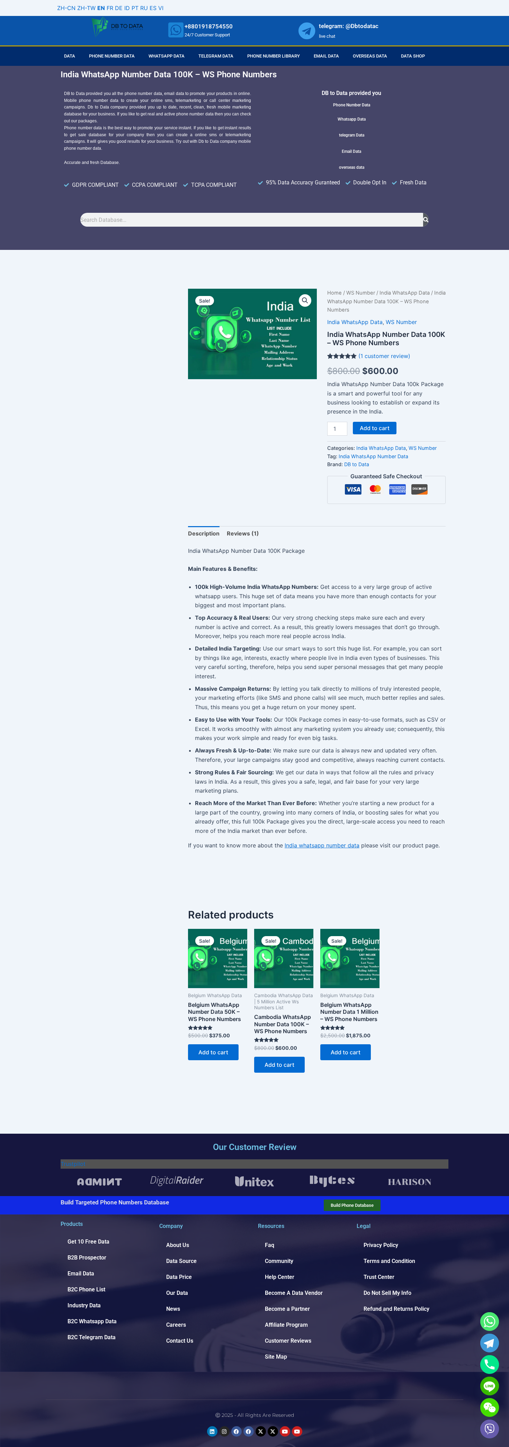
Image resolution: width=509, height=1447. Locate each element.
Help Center (279, 1277)
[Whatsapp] (489, 1321)
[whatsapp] (176, 29)
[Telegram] (489, 1343)
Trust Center (379, 1277)
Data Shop (413, 56)
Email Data (326, 56)
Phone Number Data (112, 56)
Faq (269, 1245)
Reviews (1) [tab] (243, 533)
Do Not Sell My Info (387, 1293)
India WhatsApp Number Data (373, 456)
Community (279, 1261)
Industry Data (84, 1305)
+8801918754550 (209, 26)
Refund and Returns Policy (396, 1309)
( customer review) (384, 355)
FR (110, 8)
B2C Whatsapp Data (92, 1321)
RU (144, 8)
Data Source (181, 1261)
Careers (176, 1325)
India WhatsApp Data (404, 293)
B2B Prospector (87, 1257)
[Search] (426, 220)
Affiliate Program (286, 1325)
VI (160, 8)
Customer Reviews (288, 1340)
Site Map (276, 1356)
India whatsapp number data (322, 845)
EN (101, 8)
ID (127, 8)
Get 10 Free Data (88, 1241)
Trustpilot (73, 1163)
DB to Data (356, 464)
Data (69, 56)
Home (334, 293)
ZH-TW (86, 8)
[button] (305, 300)
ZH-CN (66, 8)
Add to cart (375, 428)
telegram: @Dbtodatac (348, 26)
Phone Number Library (273, 56)
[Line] (489, 1386)
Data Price (179, 1277)
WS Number (360, 293)
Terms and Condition (389, 1261)
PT (135, 8)
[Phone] (489, 1364)
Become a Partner (287, 1309)
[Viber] (489, 1429)
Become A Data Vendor (294, 1293)
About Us (177, 1245)
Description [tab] (204, 533)
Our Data (177, 1293)
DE (119, 8)
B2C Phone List (86, 1289)
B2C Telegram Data (92, 1337)
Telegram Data (215, 56)
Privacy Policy (381, 1245)
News (173, 1309)
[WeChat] (489, 1407)
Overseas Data (370, 56)
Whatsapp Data (167, 56)
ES (153, 8)
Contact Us (179, 1340)
